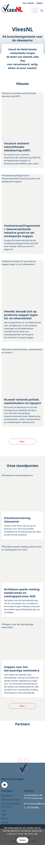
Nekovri (5, 818)
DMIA (4, 814)
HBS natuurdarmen (11, 799)
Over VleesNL (28, 3)
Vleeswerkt (7, 795)
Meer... (23, 441)
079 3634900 (33, 807)
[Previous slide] (20, 760)
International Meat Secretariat (10, 805)
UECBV (5, 822)
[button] (35, 10)
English (39, 3)
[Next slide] (26, 760)
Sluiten (22, 840)
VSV (3, 810)
